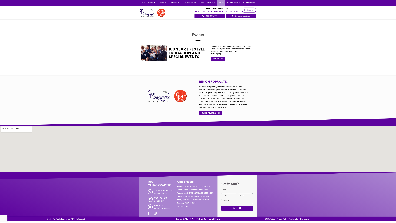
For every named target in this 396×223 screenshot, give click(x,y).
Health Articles (190, 3)
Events (221, 3)
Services (163, 3)
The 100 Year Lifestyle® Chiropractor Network (202, 219)
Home (143, 3)
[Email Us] (150, 206)
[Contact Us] (150, 199)
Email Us (158, 205)
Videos (201, 3)
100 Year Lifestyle (233, 3)
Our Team (151, 3)
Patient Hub (175, 3)
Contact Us (211, 3)
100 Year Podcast (249, 3)
